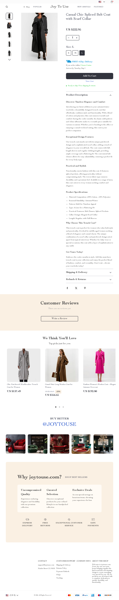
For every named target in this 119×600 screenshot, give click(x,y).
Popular (37, 7)
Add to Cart (89, 76)
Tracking (59, 578)
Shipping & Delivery (63, 565)
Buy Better (59, 418)
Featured (98, 7)
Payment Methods (62, 571)
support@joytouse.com (46, 565)
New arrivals (84, 7)
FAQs (58, 575)
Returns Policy (61, 568)
